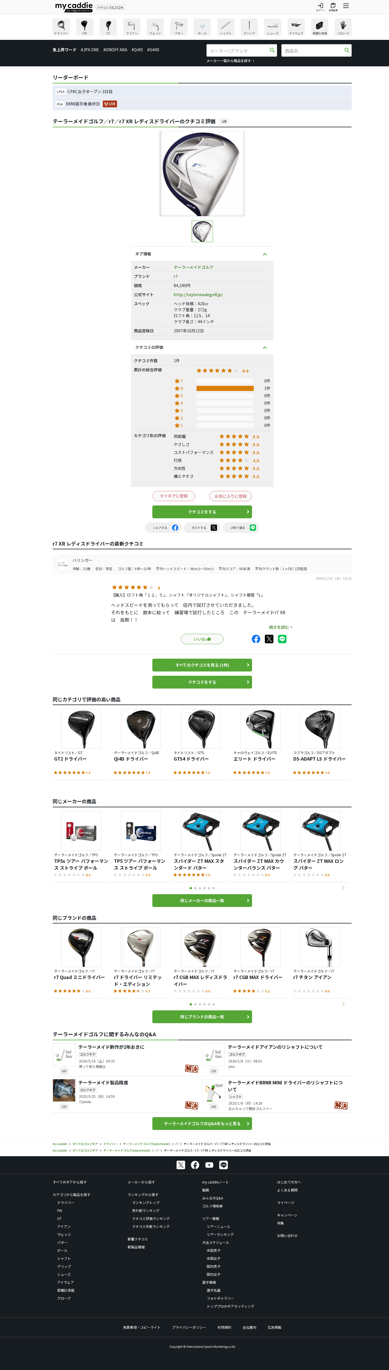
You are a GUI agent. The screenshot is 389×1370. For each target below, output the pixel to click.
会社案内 (249, 1327)
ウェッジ (64, 1234)
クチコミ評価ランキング (151, 1218)
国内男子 (213, 1266)
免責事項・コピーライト (142, 1327)
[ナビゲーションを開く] (346, 7)
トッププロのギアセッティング (230, 1306)
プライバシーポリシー (189, 1327)
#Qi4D (137, 49)
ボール (62, 1250)
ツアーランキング (220, 1234)
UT (59, 1218)
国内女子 (213, 1274)
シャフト (64, 1258)
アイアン (64, 1226)
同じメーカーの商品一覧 (202, 900)
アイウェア (65, 1282)
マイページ (285, 1202)
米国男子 (213, 1250)
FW (59, 1210)
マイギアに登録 (174, 496)
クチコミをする (202, 512)
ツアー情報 (210, 1218)
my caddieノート (215, 1181)
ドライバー (65, 1202)
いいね (200, 639)
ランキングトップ (145, 1202)
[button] (343, 888)
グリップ (64, 1266)
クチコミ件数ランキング (151, 1226)
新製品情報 (136, 1246)
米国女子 (213, 1258)
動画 (205, 1189)
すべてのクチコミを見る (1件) (202, 665)
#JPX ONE (90, 49)
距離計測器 (65, 1290)
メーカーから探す (141, 1181)
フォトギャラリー (220, 1298)
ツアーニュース (218, 1226)
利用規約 (224, 1327)
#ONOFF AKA (115, 49)
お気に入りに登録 (231, 496)
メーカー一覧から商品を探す (228, 60)
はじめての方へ (289, 1181)
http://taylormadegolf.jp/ (198, 294)
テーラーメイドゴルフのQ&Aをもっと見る (202, 1123)
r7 (176, 276)
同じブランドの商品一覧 (202, 1016)
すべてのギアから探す (70, 1181)
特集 (280, 1222)
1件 (224, 121)
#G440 (153, 49)
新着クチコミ (138, 1238)
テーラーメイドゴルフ (193, 267)
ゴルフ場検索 (212, 1205)
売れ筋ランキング (145, 1210)
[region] (202, 28)
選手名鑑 (213, 1290)
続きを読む (279, 627)
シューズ (64, 1274)
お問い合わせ (287, 1235)
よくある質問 (287, 1189)
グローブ (64, 1298)
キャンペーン (287, 1215)
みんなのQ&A (212, 1197)
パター (62, 1242)
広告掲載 (274, 1327)
